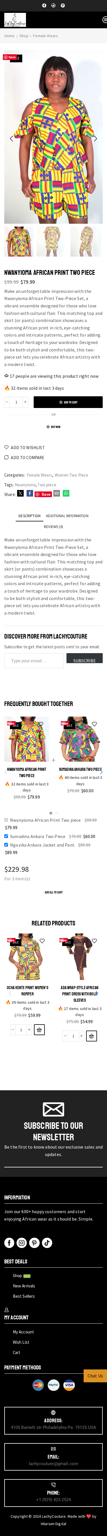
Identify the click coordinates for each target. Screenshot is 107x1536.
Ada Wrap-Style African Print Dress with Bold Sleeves (79, 994)
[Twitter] (20, 493)
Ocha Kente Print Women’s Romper (27, 990)
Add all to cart (53, 892)
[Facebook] (44, 5)
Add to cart (70, 402)
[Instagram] (53, 5)
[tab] (29, 516)
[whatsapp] (65, 493)
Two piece (46, 484)
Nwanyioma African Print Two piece (27, 772)
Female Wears (45, 35)
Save (12, 57)
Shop (24, 35)
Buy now (55, 427)
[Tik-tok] (47, 1243)
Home (10, 35)
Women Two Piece (71, 475)
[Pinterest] (63, 5)
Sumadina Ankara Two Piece (80, 769)
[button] (11, 138)
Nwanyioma (25, 484)
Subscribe (84, 660)
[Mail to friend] (56, 493)
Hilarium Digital (53, 1523)
